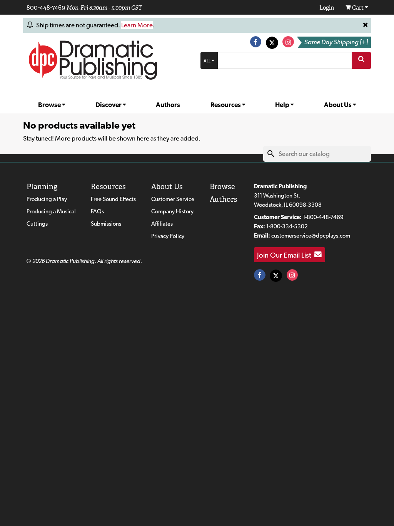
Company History (172, 211)
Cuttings (37, 223)
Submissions (106, 223)
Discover (109, 105)
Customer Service (172, 199)
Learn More (137, 25)
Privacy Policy (167, 236)
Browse (50, 105)
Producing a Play (47, 199)
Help (282, 105)
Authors (168, 105)
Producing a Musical (51, 211)
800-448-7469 (46, 7)
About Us (338, 105)
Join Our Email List (285, 254)
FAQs (97, 211)
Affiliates (162, 223)
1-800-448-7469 (323, 217)
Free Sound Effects (113, 199)
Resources (226, 105)
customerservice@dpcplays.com (310, 235)
